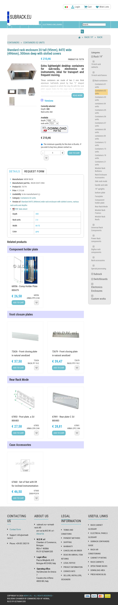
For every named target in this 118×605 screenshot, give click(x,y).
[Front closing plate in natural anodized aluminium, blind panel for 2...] (25, 335)
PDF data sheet (21, 209)
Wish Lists (104, 6)
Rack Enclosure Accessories (101, 176)
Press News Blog (98, 574)
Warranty (68, 546)
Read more (77, 95)
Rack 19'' (16, 25)
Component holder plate (99, 201)
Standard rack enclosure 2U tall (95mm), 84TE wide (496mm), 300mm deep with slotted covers (39, 51)
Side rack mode (101, 181)
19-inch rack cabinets (96, 65)
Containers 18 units (100, 156)
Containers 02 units (33, 42)
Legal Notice (69, 563)
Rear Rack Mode (101, 206)
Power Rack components (96, 239)
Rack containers (101, 80)
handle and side (101, 185)
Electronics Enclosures (52, 25)
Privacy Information (73, 567)
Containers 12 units (100, 143)
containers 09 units (100, 137)
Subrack (24, 25)
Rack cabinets (97, 562)
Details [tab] (14, 171)
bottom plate (100, 192)
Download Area (98, 570)
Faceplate (99, 196)
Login (77, 6)
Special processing (98, 268)
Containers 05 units (100, 111)
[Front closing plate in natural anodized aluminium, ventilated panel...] (65, 335)
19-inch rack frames (99, 75)
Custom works (14, 32)
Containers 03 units (100, 98)
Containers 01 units (100, 85)
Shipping (67, 542)
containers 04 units (100, 105)
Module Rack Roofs (100, 218)
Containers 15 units (100, 150)
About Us (40, 533)
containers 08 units (100, 130)
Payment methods (71, 538)
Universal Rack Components (97, 229)
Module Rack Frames (100, 211)
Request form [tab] (34, 171)
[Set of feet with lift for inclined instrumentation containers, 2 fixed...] (25, 465)
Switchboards (35, 25)
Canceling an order (72, 550)
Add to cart (74, 153)
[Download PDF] (54, 129)
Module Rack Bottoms (100, 169)
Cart (89, 6)
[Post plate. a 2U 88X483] (25, 400)
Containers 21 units (100, 163)
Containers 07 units (100, 124)
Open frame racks (99, 566)
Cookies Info (69, 571)
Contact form (15, 529)
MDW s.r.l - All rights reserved (38, 596)
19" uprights (99, 189)
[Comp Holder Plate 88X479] (25, 270)
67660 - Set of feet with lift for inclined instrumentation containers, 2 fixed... (25, 485)
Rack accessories (98, 260)
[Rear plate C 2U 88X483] (65, 400)
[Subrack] (23, 17)
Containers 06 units (100, 118)
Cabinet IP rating (98, 558)
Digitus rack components (96, 250)
